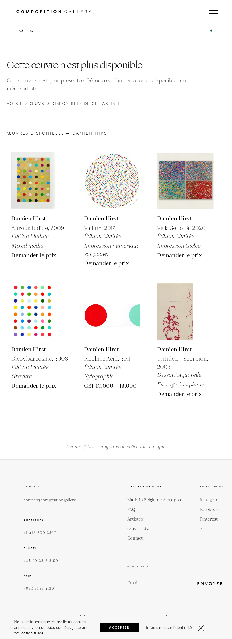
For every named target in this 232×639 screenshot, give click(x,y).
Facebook (209, 510)
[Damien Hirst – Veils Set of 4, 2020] (185, 180)
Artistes (135, 519)
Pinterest (209, 519)
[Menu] (213, 12)
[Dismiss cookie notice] (201, 628)
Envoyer (210, 583)
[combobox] (116, 30)
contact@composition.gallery (50, 500)
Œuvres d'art (140, 529)
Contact (135, 538)
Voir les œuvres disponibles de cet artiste (64, 103)
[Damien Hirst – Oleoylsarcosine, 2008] (39, 311)
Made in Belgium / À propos (154, 500)
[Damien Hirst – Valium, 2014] (112, 180)
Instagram (210, 500)
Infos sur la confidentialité (169, 627)
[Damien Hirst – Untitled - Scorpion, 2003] (185, 311)
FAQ (131, 510)
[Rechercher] (211, 31)
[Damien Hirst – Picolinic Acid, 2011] (112, 311)
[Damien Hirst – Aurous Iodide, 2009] (39, 180)
